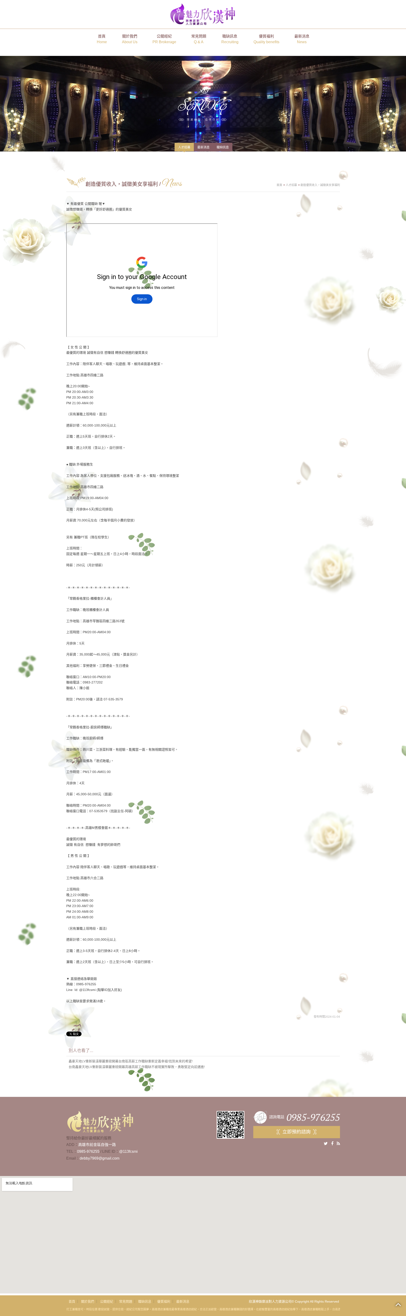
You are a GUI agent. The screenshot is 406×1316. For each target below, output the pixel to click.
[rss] (338, 1143)
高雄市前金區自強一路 (97, 1145)
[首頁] (203, 14)
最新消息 (301, 39)
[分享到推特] (326, 1143)
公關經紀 (164, 39)
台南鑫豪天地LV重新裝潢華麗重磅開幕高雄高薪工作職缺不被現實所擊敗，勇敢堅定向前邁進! (137, 1067)
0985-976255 (88, 1151)
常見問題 (198, 39)
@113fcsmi (128, 1151)
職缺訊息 (229, 39)
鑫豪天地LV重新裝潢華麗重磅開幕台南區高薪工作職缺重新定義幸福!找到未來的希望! (131, 1061)
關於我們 (129, 39)
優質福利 (266, 39)
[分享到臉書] (332, 1143)
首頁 (102, 39)
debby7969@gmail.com (99, 1158)
